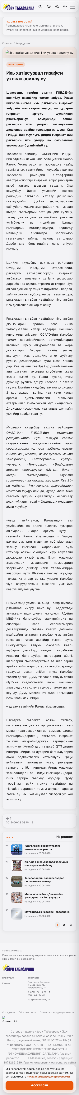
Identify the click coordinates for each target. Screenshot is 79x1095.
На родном (23, 43)
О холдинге (8, 1012)
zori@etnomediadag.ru (39, 999)
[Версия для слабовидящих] (57, 6)
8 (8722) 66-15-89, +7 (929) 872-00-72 (39, 993)
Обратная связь (27, 1012)
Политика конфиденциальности (57, 1012)
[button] (72, 6)
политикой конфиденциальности (48, 1076)
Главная (7, 43)
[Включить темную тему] (49, 6)
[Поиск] (40, 6)
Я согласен (39, 1085)
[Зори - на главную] (19, 7)
